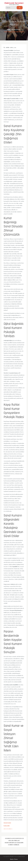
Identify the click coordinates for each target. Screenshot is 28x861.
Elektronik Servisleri (14, 3)
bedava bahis (7, 825)
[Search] (20, 7)
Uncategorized (8, 828)
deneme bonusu (7, 822)
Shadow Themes (14, 859)
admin (7, 47)
